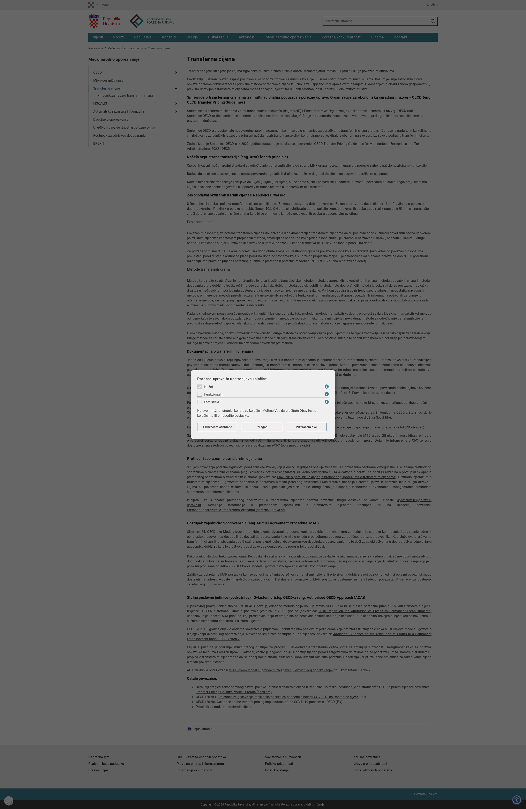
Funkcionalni (213, 394)
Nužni (208, 387)
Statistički (211, 402)
